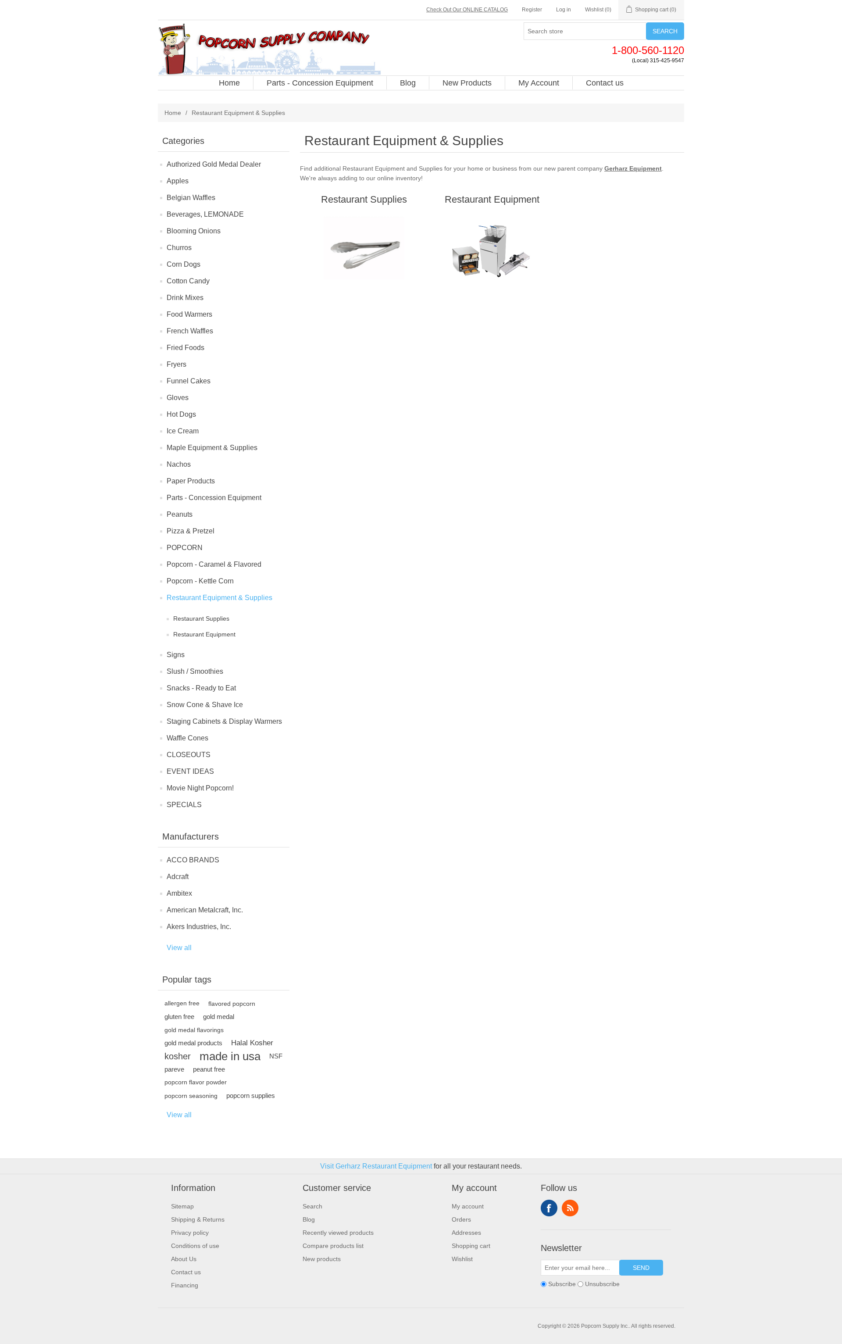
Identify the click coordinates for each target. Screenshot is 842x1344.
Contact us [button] (605, 83)
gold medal (218, 1016)
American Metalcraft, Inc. (205, 910)
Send (641, 1267)
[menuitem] (229, 82)
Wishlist (462, 1258)
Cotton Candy (188, 281)
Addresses (466, 1232)
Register (532, 10)
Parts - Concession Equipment (214, 497)
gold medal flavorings (194, 1029)
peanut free (209, 1069)
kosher (177, 1056)
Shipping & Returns (198, 1219)
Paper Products (191, 481)
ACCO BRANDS (193, 860)
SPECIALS (184, 804)
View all (179, 947)
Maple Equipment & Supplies (212, 447)
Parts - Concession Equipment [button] (320, 83)
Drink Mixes (185, 297)
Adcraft (178, 876)
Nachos (179, 464)
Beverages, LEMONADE (205, 214)
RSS (570, 1208)
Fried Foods (185, 347)
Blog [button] (408, 83)
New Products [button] (467, 83)
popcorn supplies (250, 1095)
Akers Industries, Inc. (199, 926)
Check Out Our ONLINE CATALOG (467, 10)
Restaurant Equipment (204, 634)
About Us (183, 1258)
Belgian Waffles (191, 197)
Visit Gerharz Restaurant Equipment (376, 1166)
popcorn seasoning (191, 1095)
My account (468, 1206)
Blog (309, 1219)
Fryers (176, 364)
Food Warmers (189, 314)
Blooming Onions (194, 231)
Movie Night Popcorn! (200, 788)
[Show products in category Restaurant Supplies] (364, 252)
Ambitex (179, 893)
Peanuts (180, 514)
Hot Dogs (181, 414)
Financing (184, 1285)
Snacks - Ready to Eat (201, 688)
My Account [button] (538, 83)
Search (665, 31)
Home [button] (229, 83)
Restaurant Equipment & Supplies (219, 597)
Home (172, 112)
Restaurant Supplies (201, 618)
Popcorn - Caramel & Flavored (214, 564)
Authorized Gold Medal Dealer (214, 164)
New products (322, 1258)
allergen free (182, 1003)
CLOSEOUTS (188, 754)
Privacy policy (190, 1232)
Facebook (549, 1208)
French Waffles (190, 331)
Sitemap (182, 1206)
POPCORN (185, 547)
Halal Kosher (252, 1043)
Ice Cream (183, 431)
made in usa (230, 1056)
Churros (179, 247)
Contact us (186, 1272)
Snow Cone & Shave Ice (205, 704)
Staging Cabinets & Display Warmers (224, 721)
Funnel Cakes (188, 381)
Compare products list (333, 1245)
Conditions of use (195, 1245)
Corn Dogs (183, 264)
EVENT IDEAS (190, 771)
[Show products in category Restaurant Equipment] (492, 252)
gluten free (179, 1016)
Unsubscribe (602, 1283)
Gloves (178, 397)
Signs (176, 654)
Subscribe (562, 1283)
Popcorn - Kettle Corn (200, 581)
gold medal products (193, 1043)
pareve (174, 1069)
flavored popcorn (231, 1003)
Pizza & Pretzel (190, 531)
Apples (178, 181)
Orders (461, 1219)
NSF (275, 1056)
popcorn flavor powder (195, 1082)
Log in (563, 10)
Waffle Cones (187, 738)
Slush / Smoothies (195, 671)
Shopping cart (471, 1245)
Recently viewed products (338, 1232)
